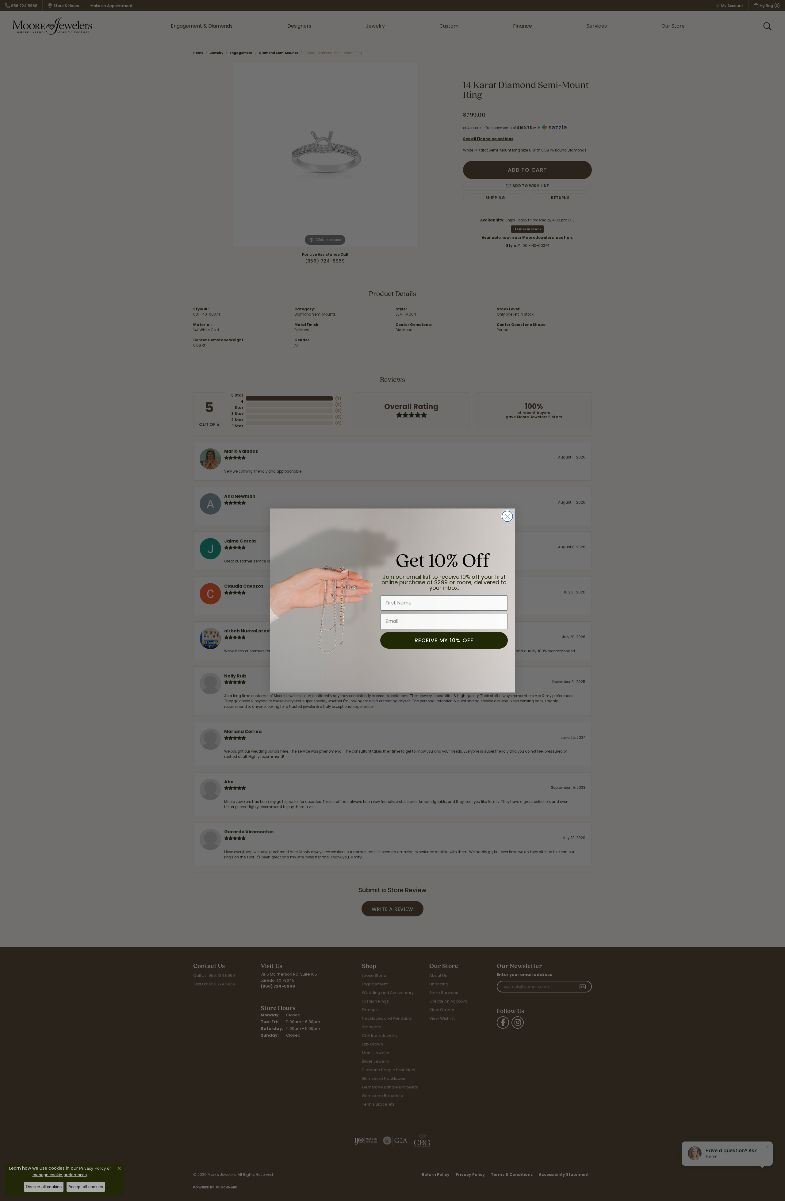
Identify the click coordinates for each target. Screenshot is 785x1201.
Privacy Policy (92, 1168)
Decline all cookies (44, 1186)
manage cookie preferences (60, 1174)
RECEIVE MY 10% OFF (444, 640)
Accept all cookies (85, 1186)
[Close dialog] (507, 516)
